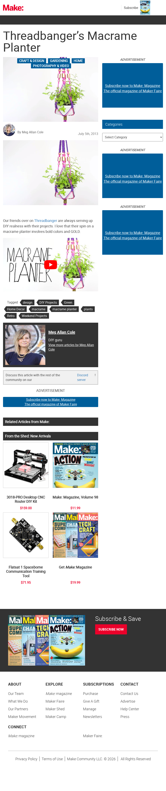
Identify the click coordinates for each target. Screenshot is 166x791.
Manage (89, 708)
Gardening (59, 60)
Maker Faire (55, 701)
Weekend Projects (34, 316)
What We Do (18, 701)
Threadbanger (45, 220)
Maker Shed (55, 708)
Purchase (90, 693)
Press (124, 716)
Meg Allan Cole (61, 332)
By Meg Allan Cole (30, 132)
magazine (59, 693)
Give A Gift (91, 701)
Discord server (82, 377)
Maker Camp (56, 716)
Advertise (127, 701)
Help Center (129, 708)
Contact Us (129, 693)
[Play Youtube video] (50, 264)
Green (68, 302)
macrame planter (64, 309)
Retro (11, 316)
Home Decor (16, 309)
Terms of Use (52, 758)
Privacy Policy (26, 758)
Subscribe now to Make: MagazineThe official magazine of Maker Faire (50, 401)
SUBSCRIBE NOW (111, 629)
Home (78, 60)
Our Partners (18, 708)
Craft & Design (31, 60)
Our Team (16, 693)
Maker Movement (22, 716)
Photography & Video (51, 66)
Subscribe (131, 7)
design (27, 302)
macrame (38, 309)
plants (88, 309)
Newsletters (92, 716)
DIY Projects (48, 302)
